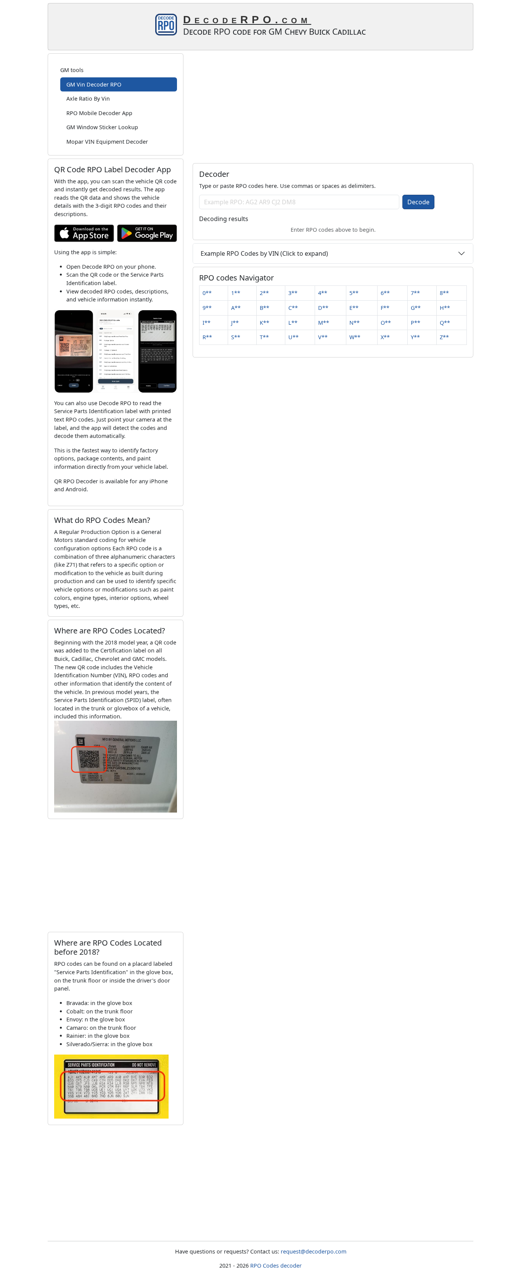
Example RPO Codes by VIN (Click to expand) (264, 253)
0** (207, 293)
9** (207, 307)
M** (323, 322)
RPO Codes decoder (276, 1265)
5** (354, 293)
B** (264, 307)
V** (323, 337)
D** (323, 307)
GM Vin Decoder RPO (93, 84)
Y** (415, 337)
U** (293, 337)
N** (354, 322)
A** (236, 307)
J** (235, 322)
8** (444, 293)
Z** (444, 337)
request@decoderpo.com (313, 1251)
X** (385, 337)
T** (264, 337)
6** (385, 293)
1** (235, 293)
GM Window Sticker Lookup (102, 127)
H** (445, 307)
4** (322, 293)
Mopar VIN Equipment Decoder (107, 141)
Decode (418, 202)
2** (264, 293)
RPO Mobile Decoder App (99, 113)
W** (354, 337)
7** (415, 293)
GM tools (72, 70)
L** (292, 322)
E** (354, 307)
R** (207, 337)
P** (415, 322)
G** (416, 307)
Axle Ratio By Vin (88, 98)
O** (386, 322)
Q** (445, 322)
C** (293, 307)
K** (264, 322)
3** (292, 293)
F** (385, 307)
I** (207, 322)
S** (235, 337)
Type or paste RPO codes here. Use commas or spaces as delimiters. (287, 185)
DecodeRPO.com (247, 20)
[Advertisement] (115, 875)
